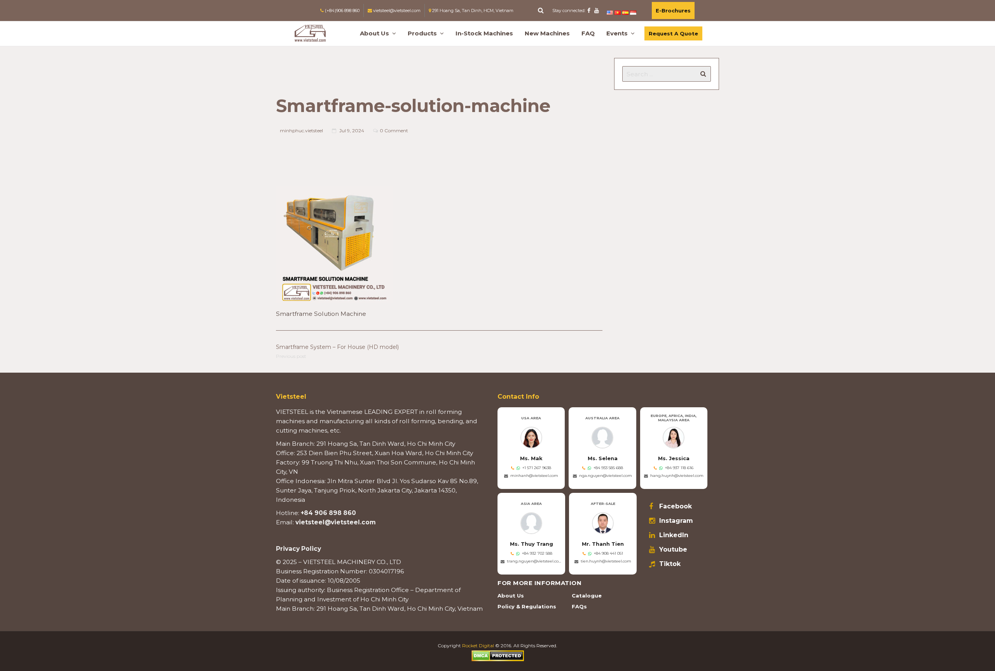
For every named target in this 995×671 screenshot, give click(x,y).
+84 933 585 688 (608, 467)
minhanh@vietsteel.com (534, 475)
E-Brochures (673, 10)
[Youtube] (596, 10)
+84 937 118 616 (679, 467)
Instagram (676, 520)
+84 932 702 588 (537, 553)
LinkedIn (673, 535)
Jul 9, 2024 (351, 130)
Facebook (675, 506)
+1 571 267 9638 (536, 467)
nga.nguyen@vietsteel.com (605, 475)
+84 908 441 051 (608, 553)
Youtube (673, 549)
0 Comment (394, 130)
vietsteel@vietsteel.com (335, 522)
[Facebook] (588, 10)
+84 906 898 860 (328, 513)
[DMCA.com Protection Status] (497, 655)
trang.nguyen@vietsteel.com (534, 561)
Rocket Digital (478, 645)
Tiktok (670, 564)
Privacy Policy (298, 548)
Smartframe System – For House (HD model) (337, 346)
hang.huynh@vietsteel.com (676, 475)
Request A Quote (673, 33)
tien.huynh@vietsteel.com (606, 561)
